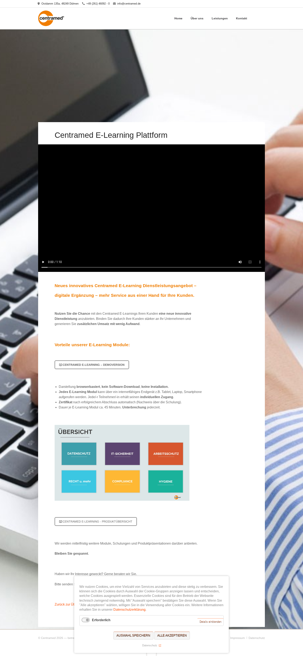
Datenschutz (257, 638)
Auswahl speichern (133, 635)
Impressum (237, 638)
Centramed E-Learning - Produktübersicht (97, 521)
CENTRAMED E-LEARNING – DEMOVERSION (93, 364)
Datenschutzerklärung (129, 609)
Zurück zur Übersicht (70, 604)
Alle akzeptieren (172, 635)
